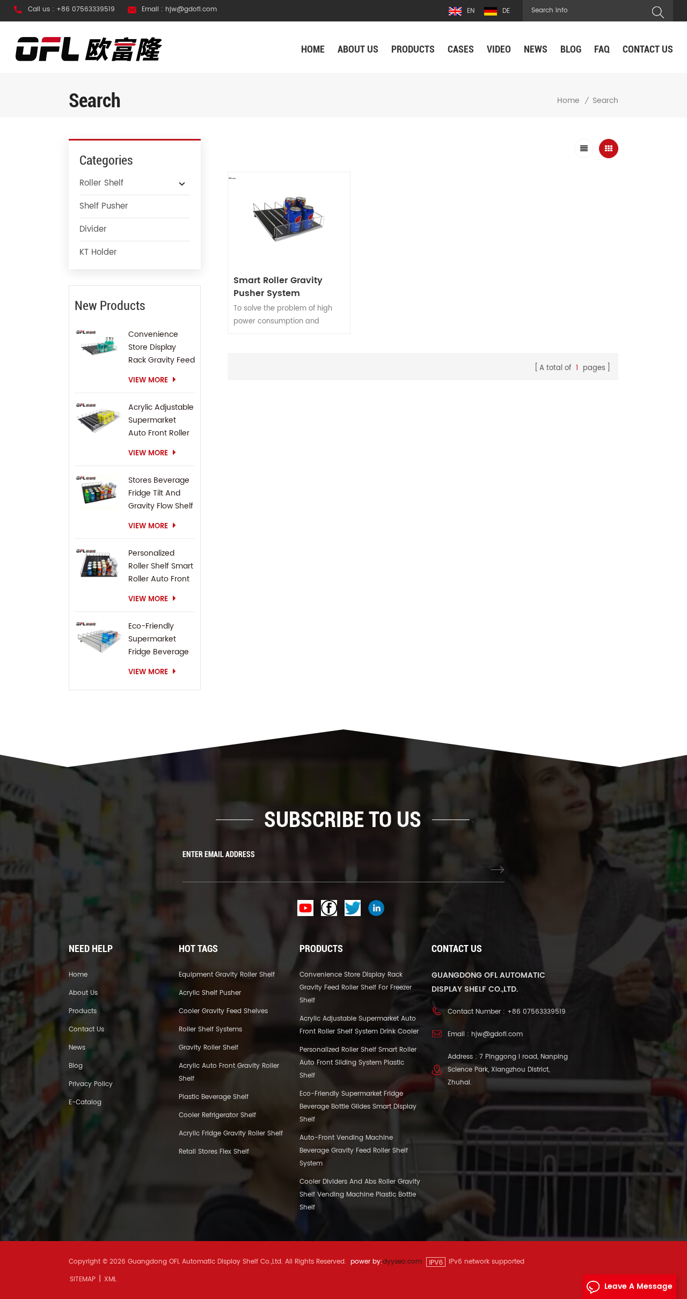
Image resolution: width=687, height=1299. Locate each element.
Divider (93, 229)
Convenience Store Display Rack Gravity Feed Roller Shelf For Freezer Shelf (161, 347)
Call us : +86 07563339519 (71, 9)
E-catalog (85, 1102)
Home (313, 49)
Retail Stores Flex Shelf (214, 1152)
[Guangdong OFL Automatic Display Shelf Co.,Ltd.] (89, 48)
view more (148, 380)
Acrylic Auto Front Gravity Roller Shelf (229, 1072)
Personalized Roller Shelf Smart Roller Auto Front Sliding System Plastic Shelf (160, 566)
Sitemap (83, 1279)
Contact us (648, 49)
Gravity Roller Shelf (208, 1048)
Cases (461, 49)
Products (413, 49)
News (535, 49)
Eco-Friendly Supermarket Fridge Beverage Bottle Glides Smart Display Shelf (158, 639)
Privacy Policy (91, 1084)
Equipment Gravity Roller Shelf (227, 975)
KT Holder (98, 252)
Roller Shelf (101, 183)
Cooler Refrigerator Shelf (217, 1115)
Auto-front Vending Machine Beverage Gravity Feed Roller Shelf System (353, 1151)
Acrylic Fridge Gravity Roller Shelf (231, 1133)
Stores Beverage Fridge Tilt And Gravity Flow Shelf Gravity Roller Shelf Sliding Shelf (160, 493)
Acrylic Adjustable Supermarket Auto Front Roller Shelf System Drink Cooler (161, 420)
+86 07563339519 (536, 1012)
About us (358, 49)
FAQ (602, 49)
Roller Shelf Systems (210, 1029)
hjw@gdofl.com (497, 1034)
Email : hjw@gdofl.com (179, 9)
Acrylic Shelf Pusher (210, 993)
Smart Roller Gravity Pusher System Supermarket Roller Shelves (278, 287)
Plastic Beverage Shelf (214, 1097)
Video (499, 49)
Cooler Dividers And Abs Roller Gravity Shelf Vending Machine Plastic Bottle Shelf (359, 1195)
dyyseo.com (402, 1262)
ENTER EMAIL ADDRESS (218, 854)
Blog (570, 49)
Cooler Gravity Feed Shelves (223, 1011)
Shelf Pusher (103, 206)
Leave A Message (638, 1286)
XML (110, 1279)
